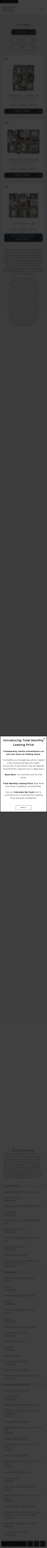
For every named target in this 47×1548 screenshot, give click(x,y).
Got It (23, 807)
